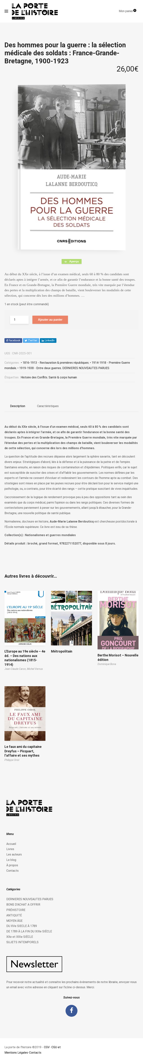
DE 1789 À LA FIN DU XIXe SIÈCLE (29, 931)
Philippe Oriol (11, 759)
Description (17, 406)
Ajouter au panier (50, 319)
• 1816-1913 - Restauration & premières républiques (55, 362)
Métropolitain (61, 651)
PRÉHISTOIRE (15, 910)
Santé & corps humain (63, 377)
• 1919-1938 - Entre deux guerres (39, 368)
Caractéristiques (48, 406)
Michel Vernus (35, 668)
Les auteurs (14, 854)
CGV (47, 1047)
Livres (10, 849)
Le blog (11, 860)
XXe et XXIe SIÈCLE (19, 937)
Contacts (12, 870)
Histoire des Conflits (34, 377)
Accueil (11, 844)
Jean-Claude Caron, (15, 668)
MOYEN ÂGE (14, 921)
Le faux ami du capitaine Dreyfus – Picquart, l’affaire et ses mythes (23, 751)
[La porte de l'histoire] (36, 11)
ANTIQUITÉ (14, 915)
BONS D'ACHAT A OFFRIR (23, 904)
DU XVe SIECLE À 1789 (21, 926)
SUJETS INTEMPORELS (22, 942)
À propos (12, 865)
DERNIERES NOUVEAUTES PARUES (85, 368)
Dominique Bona (107, 664)
